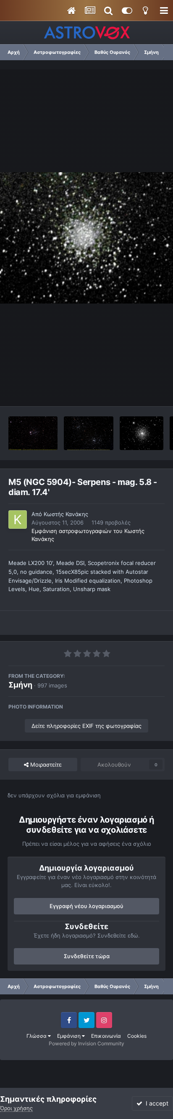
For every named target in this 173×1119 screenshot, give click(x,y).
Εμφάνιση (69, 1036)
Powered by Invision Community (86, 1043)
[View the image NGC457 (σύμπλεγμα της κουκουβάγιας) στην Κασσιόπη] (33, 433)
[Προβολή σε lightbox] (86, 238)
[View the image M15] (141, 433)
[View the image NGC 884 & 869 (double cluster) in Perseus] (89, 433)
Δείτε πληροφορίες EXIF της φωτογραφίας (86, 725)
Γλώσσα (37, 1036)
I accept (155, 1103)
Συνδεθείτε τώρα (87, 956)
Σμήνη (20, 684)
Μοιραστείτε (45, 764)
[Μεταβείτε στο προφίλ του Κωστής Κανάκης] (17, 519)
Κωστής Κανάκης (66, 514)
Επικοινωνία (106, 1036)
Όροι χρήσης (16, 1108)
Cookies (137, 1036)
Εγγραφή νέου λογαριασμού (86, 906)
